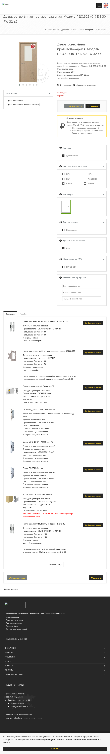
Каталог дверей (52, 29)
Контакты (9, 670)
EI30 (68, 248)
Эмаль (91, 183)
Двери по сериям (68, 29)
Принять (55, 749)
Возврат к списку (10, 589)
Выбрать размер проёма (74, 277)
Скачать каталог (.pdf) (14, 674)
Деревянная (72, 155)
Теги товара (11, 93)
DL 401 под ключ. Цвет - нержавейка (39, 409)
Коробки (60, 95)
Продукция (10, 657)
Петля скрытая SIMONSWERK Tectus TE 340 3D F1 (45, 321)
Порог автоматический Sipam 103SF (38, 386)
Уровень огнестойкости (74, 240)
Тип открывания (70, 222)
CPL (68, 174)
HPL (90, 174)
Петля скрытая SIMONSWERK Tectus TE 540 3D (44, 523)
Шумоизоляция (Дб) (72, 259)
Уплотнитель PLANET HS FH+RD (37, 494)
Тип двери (68, 194)
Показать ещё (55, 564)
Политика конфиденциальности (46, 739)
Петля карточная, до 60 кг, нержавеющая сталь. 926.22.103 (49, 351)
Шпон (69, 183)
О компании (10, 648)
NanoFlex (92, 178)
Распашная (71, 229)
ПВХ (68, 178)
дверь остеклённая (15, 100)
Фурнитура (61, 92)
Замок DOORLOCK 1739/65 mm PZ (38, 441)
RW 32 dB (71, 266)
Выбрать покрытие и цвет (75, 166)
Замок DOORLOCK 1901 (33, 468)
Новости (9, 665)
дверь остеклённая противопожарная (23, 104)
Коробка (67, 147)
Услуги (8, 661)
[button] (19, 84)
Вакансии (9, 652)
